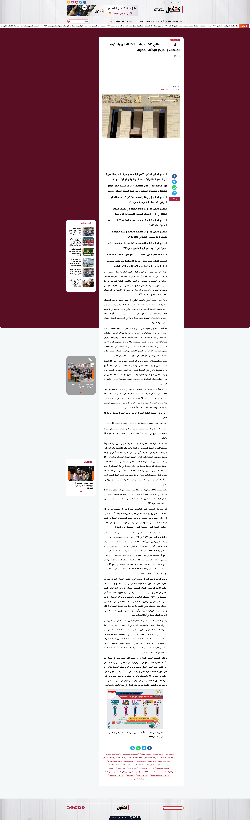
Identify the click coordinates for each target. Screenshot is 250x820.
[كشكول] (174, 9)
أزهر (162, 21)
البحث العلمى (158, 754)
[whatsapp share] (174, 187)
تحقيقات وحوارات (152, 21)
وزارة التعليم (130, 775)
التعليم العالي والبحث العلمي (166, 758)
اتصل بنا (116, 814)
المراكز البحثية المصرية (164, 761)
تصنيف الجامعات (132, 768)
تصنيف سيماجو (127, 765)
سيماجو (111, 768)
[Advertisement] (193, 60)
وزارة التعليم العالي (142, 775)
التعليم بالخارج (139, 21)
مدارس (175, 21)
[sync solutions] (134, 818)
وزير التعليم (107, 772)
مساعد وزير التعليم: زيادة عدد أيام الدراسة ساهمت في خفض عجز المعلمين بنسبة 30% (102, 25)
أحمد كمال (174, 87)
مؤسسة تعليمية (158, 772)
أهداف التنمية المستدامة (112, 754)
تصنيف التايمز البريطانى (141, 765)
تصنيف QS (165, 765)
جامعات (168, 21)
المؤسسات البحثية (109, 758)
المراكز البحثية (121, 758)
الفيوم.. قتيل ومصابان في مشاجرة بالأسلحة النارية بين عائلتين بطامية (40, 25)
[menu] (111, 21)
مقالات (117, 21)
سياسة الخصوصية (125, 814)
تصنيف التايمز (154, 765)
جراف (123, 21)
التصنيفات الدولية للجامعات (130, 754)
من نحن (134, 814)
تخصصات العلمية (128, 761)
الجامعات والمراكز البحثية (135, 758)
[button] (83, 392)
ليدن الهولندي (170, 772)
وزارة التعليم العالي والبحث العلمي (160, 775)
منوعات (129, 21)
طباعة (173, 198)
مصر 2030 (147, 772)
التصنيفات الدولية (146, 754)
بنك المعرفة (151, 761)
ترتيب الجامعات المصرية (114, 761)
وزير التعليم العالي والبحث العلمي (123, 772)
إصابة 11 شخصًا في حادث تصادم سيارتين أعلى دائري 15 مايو (217, 25)
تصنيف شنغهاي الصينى (162, 768)
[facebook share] (174, 176)
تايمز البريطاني (141, 761)
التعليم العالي (169, 754)
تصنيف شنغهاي (115, 765)
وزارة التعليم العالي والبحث (116, 775)
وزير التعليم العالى (139, 779)
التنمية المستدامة (150, 758)
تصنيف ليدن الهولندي (146, 768)
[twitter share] (174, 182)
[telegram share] (174, 193)
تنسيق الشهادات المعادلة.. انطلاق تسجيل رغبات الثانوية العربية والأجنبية (164, 25)
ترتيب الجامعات (121, 768)
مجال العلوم (138, 772)
